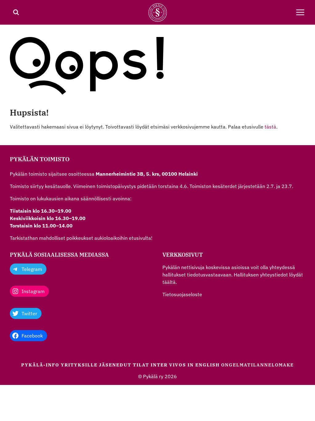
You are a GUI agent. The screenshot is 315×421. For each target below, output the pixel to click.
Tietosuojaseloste (182, 294)
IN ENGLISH (204, 365)
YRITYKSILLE (79, 365)
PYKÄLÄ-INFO (40, 365)
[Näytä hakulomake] (16, 12)
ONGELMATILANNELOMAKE (257, 365)
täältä (169, 282)
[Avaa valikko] (300, 12)
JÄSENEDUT (115, 365)
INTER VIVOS (168, 365)
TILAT (141, 365)
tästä (270, 127)
